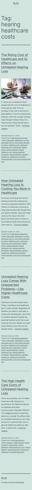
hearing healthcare (12, 150)
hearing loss (5, 157)
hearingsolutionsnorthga (19, 138)
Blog (16, 3)
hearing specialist (7, 159)
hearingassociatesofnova (20, 234)
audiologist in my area (22, 140)
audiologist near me (7, 143)
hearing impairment (14, 450)
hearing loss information (17, 157)
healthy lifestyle (19, 443)
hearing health (13, 445)
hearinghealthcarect (18, 440)
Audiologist (10, 140)
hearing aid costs (6, 147)
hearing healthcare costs (17, 447)
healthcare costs (14, 145)
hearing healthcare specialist (18, 154)
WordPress (20, 482)
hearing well (5, 452)
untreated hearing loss (17, 452)
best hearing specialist (22, 143)
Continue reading (21, 225)
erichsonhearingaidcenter (20, 338)
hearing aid (23, 145)
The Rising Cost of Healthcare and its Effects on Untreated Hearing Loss (14, 63)
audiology (10, 443)
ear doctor (4, 145)
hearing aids (17, 147)
